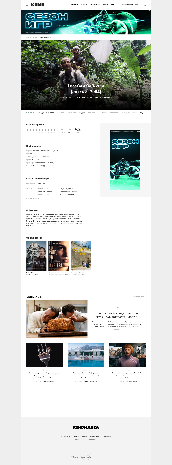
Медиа (105, 5)
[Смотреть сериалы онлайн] (86, 458)
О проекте (65, 436)
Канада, (36, 151)
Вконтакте (80, 440)
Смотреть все (31, 198)
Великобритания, (47, 151)
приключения (96, 97)
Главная (28, 37)
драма (84, 97)
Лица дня (115, 5)
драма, (35, 157)
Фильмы (74, 5)
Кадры (82, 113)
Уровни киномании (130, 5)
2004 (78, 97)
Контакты (107, 436)
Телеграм (93, 440)
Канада (108, 97)
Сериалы (84, 5)
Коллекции (95, 5)
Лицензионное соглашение (86, 436)
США (56, 151)
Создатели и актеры (46, 113)
